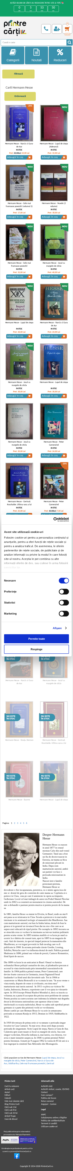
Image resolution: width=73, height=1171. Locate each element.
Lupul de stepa (49, 1058)
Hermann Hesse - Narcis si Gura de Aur (54, 324)
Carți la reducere (12, 1086)
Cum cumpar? (47, 1095)
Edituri (7, 1095)
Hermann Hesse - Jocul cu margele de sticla (54, 264)
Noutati (37, 60)
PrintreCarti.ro (47, 1166)
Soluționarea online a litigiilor (54, 1118)
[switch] (64, 591)
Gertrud (50, 1063)
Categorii (13, 60)
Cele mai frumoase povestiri (33, 1063)
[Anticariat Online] (16, 1158)
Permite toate (36, 638)
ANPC (43, 1115)
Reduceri (60, 60)
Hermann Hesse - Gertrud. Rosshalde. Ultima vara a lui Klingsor (19, 505)
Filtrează (18, 74)
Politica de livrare (48, 1098)
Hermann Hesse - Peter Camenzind (54, 443)
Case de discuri (11, 1119)
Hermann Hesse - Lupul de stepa (19, 323)
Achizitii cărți (46, 1086)
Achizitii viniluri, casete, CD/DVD (55, 1089)
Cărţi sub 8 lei (10, 1110)
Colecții (8, 1098)
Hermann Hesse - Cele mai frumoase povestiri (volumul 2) (19, 205)
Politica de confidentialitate (53, 1121)
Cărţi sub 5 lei (10, 1107)
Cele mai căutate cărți (14, 1101)
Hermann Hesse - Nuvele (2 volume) (54, 205)
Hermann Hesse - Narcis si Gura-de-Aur (19, 145)
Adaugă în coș (15, 157)
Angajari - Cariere (48, 1104)
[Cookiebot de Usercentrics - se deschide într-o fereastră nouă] (53, 519)
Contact (44, 1092)
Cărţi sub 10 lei (11, 1113)
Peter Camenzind (28, 1061)
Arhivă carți (10, 1089)
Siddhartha (13, 1063)
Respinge (36, 649)
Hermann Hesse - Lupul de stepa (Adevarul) (54, 145)
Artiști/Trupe (10, 1116)
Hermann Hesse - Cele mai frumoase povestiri (19, 264)
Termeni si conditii (49, 1124)
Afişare (57, 628)
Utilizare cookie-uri (49, 1127)
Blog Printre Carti (12, 1104)
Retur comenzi (47, 1101)
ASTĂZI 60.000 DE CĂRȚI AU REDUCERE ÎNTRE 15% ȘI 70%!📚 (37, 3)
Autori (7, 1092)
